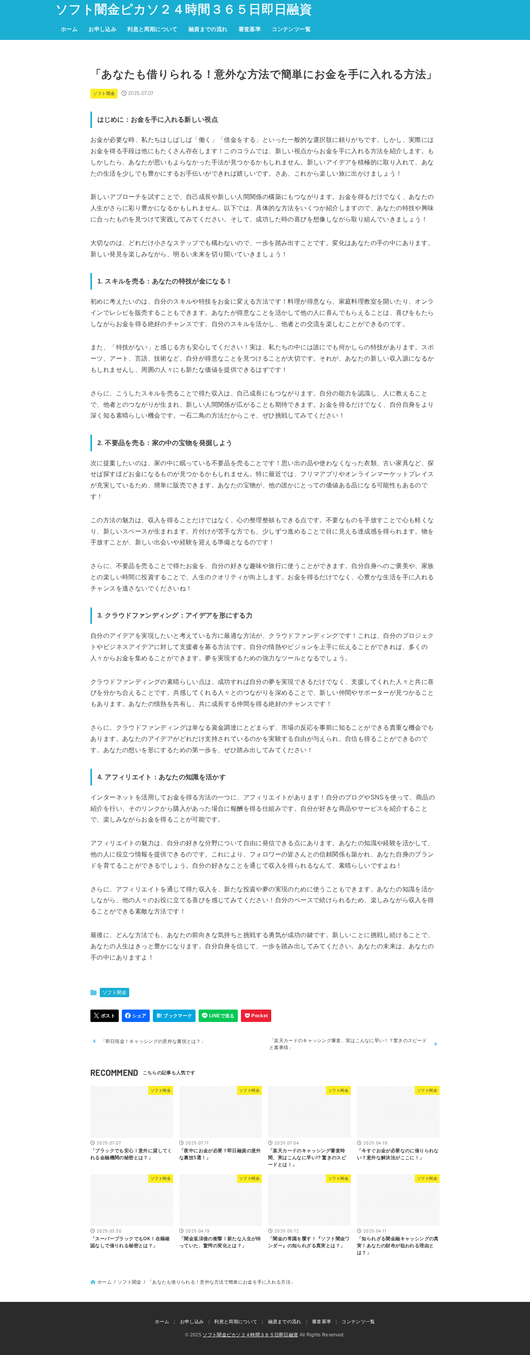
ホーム (69, 29)
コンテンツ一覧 (291, 29)
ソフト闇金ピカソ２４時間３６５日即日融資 (183, 9)
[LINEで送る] (218, 1016)
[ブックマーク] (174, 1016)
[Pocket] (256, 1016)
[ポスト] (104, 1016)
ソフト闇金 (104, 93)
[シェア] (136, 1016)
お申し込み (102, 29)
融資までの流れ (208, 29)
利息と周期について (152, 29)
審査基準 (250, 29)
